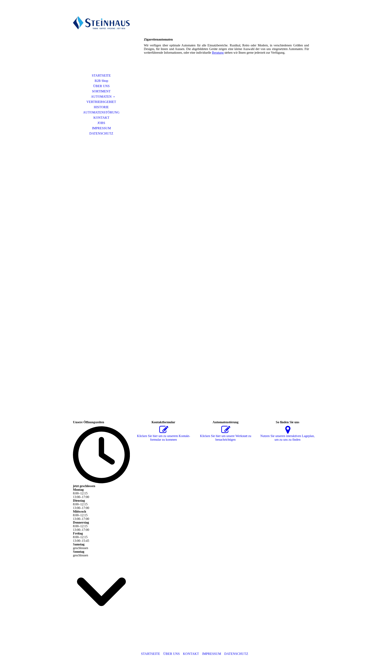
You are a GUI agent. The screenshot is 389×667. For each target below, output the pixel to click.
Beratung (218, 52)
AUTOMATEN (101, 96)
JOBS (101, 123)
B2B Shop (101, 80)
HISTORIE (101, 107)
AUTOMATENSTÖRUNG (101, 112)
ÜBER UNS (101, 86)
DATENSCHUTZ (101, 133)
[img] (101, 41)
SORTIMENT (101, 91)
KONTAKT (101, 117)
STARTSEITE (101, 75)
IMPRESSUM (101, 128)
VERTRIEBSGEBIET (101, 102)
